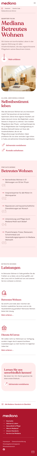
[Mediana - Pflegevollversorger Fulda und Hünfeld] (8, 3)
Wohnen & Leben (12, 423)
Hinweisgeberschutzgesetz (11, 444)
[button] (33, 452)
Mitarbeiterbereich (9, 446)
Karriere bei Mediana (13, 433)
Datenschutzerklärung (19, 441)
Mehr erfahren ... (7, 315)
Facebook (4, 449)
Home (2, 8)
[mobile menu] (34, 3)
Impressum (6, 441)
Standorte (7, 8)
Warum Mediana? (12, 428)
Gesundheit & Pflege (13, 426)
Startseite (9, 421)
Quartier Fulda (16, 8)
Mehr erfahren (10, 58)
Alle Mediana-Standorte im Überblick (18, 404)
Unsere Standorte (12, 431)
